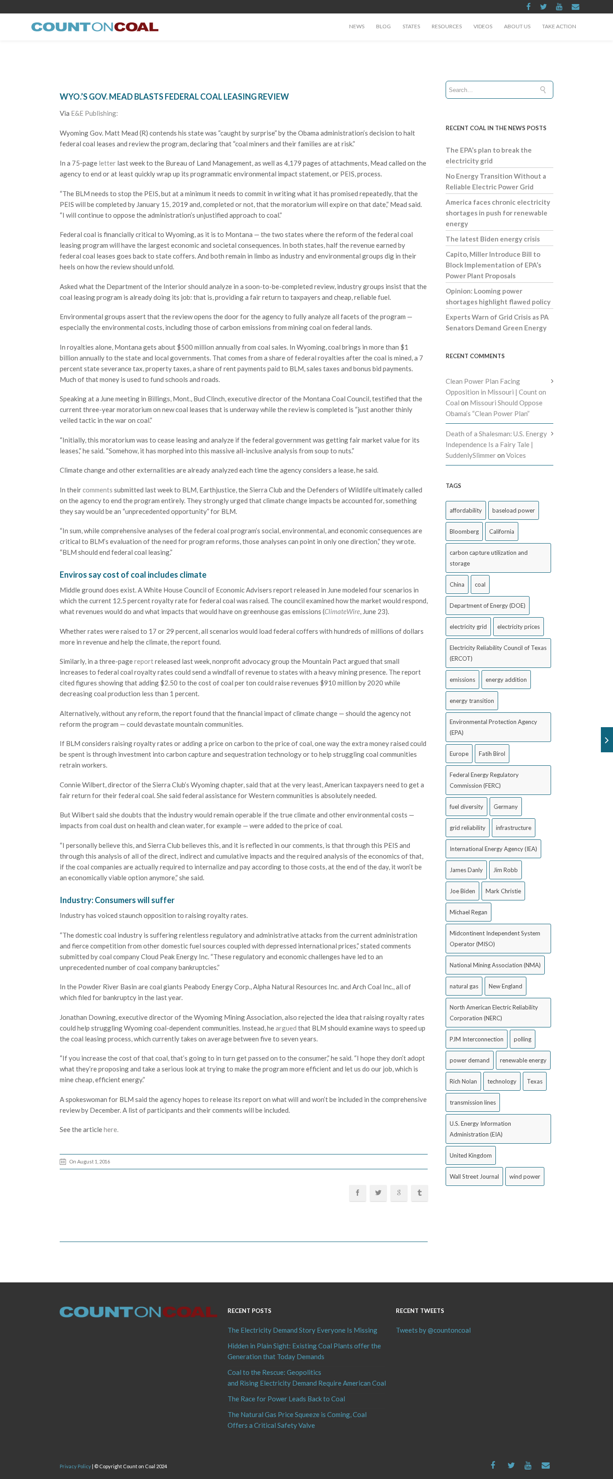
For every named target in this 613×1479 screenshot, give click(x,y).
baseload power (513, 510)
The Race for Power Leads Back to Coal (286, 1399)
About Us (517, 26)
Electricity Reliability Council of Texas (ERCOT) (498, 653)
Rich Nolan (463, 1081)
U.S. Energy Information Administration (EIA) (480, 1129)
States (411, 26)
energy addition (506, 679)
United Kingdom (471, 1155)
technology (502, 1081)
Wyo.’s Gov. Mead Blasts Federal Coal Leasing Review (174, 96)
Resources (447, 26)
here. (111, 1129)
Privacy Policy (75, 1466)
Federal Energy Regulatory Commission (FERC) (484, 780)
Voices (516, 455)
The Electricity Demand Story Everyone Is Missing (302, 1330)
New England (505, 986)
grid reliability (468, 827)
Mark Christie (503, 891)
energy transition (472, 700)
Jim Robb (505, 869)
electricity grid (468, 626)
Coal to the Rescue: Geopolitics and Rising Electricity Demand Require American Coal (306, 1377)
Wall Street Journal (474, 1176)
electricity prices (518, 626)
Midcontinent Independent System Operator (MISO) (495, 939)
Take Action (559, 26)
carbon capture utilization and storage (489, 558)
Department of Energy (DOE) (487, 605)
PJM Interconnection (477, 1039)
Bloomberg (464, 531)
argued (286, 1028)
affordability (466, 510)
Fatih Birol (492, 753)
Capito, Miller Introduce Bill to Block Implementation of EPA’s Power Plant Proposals (493, 265)
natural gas (464, 986)
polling (522, 1039)
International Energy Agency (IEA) (493, 848)
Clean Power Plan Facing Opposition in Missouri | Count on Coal (496, 392)
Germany (506, 806)
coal (480, 584)
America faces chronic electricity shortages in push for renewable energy (498, 213)
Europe (459, 753)
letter (107, 163)
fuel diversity (466, 806)
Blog (383, 26)
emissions (462, 679)
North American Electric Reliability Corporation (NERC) (494, 1013)
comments (98, 490)
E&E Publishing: (94, 113)
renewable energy (523, 1060)
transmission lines (473, 1102)
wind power (524, 1176)
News (356, 26)
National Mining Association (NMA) (495, 965)
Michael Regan (468, 912)
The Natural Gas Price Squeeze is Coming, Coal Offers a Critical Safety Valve (297, 1419)
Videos (482, 26)
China (457, 584)
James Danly (466, 869)
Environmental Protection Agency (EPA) (493, 727)
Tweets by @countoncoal (433, 1330)
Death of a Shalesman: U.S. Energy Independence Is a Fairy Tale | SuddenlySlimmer (496, 444)
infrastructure (513, 827)
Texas (535, 1081)
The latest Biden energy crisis (493, 239)
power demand (470, 1060)
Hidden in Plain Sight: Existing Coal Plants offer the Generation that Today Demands (304, 1351)
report (143, 661)
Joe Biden (462, 891)
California (501, 531)
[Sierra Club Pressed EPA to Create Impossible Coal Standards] (607, 739)
